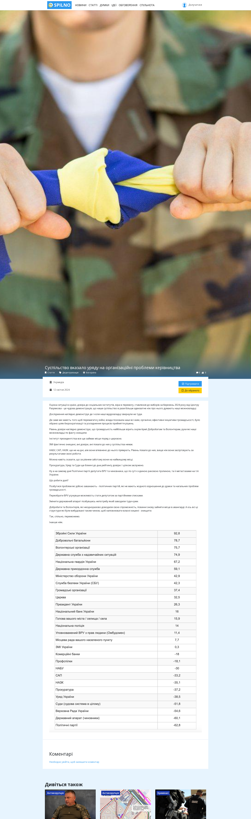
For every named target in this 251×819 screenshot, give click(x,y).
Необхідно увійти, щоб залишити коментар (74, 762)
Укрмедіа (58, 382)
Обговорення (128, 5)
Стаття (51, 372)
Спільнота (147, 5)
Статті (93, 5)
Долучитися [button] (195, 4)
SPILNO (61, 5)
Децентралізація (70, 372)
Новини (80, 5)
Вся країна (91, 372)
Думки (104, 5)
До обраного (192, 390)
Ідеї (114, 5)
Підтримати (192, 383)
